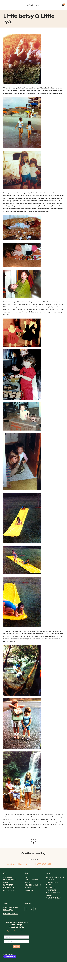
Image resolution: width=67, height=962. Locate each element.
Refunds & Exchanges (33, 885)
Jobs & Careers (8, 888)
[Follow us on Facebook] (27, 909)
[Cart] (63, 5)
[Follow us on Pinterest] (36, 909)
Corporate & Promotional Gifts (53, 881)
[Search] (7, 5)
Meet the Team (8, 885)
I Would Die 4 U (35, 827)
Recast (48, 885)
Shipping (28, 882)
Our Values (7, 877)
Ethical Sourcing (10, 880)
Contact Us (29, 890)
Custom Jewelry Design (55, 877)
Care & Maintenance (32, 880)
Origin (5, 882)
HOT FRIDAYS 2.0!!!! (43, 864)
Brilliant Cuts (51, 887)
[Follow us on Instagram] (31, 909)
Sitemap (28, 888)
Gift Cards (50, 895)
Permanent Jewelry (53, 898)
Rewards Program (53, 893)
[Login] (59, 4)
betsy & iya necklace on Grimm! (19, 864)
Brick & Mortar (9, 890)
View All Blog (33, 859)
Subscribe (17, 946)
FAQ (26, 877)
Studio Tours (51, 890)
